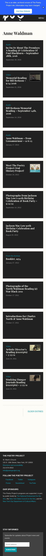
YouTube (32, 483)
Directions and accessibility (13, 465)
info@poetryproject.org (11, 470)
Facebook (9, 479)
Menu (41, 18)
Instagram (31, 479)
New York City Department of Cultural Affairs (19, 501)
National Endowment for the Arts (9, 510)
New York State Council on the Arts (23, 499)
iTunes (8, 483)
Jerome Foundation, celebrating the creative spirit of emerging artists (24, 510)
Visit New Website (23, 11)
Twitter (20, 479)
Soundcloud (19, 483)
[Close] (43, 7)
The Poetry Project (13, 18)
